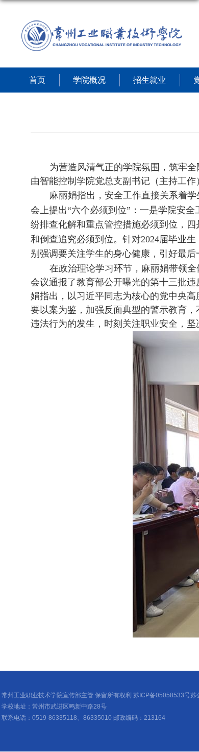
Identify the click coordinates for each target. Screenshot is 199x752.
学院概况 (89, 80)
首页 (37, 80)
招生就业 (149, 80)
